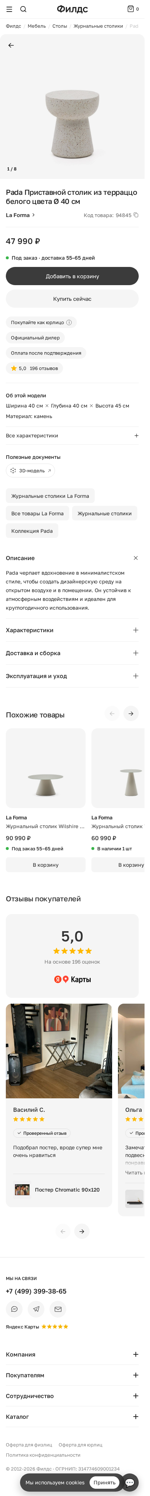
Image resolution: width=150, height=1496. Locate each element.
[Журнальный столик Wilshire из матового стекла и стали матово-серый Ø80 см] (46, 768)
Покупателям (25, 1375)
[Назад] (11, 46)
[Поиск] (23, 9)
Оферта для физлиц (29, 1445)
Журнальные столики (105, 513)
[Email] (58, 1309)
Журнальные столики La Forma (50, 496)
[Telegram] (36, 1309)
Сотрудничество (30, 1395)
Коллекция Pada (32, 531)
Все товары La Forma (37, 513)
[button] (8, 107)
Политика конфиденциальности (43, 1455)
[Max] (14, 1309)
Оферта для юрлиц (80, 1445)
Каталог (17, 1416)
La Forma (18, 215)
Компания (20, 1354)
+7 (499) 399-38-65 (36, 1291)
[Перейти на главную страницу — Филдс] (72, 9)
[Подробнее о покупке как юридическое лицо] (69, 322)
